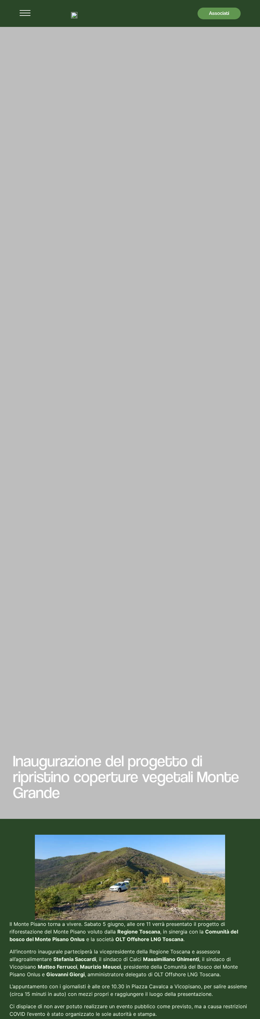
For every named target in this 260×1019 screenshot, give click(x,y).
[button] (25, 14)
